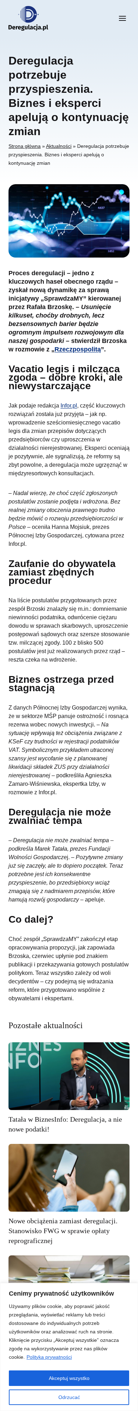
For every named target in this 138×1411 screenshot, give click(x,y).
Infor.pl (69, 406)
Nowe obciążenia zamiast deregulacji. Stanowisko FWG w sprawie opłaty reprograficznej (62, 1230)
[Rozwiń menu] (122, 18)
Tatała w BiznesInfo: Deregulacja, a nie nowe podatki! (65, 1124)
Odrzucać (69, 1397)
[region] (69, 1347)
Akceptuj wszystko (69, 1378)
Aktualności (58, 146)
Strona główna (24, 146)
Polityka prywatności (49, 1357)
